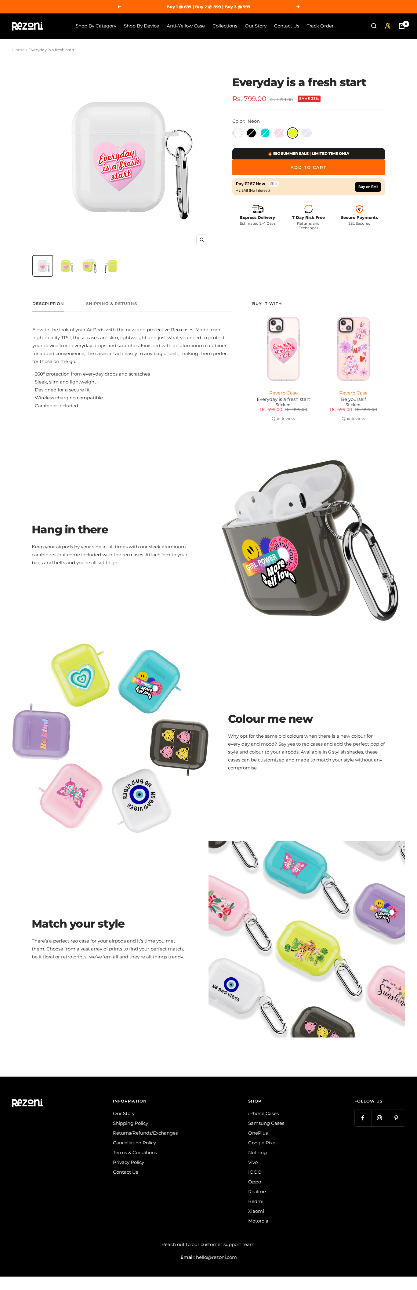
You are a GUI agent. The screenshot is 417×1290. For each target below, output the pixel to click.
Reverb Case (283, 393)
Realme (257, 1191)
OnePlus (258, 1133)
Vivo (253, 1162)
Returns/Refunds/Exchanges (145, 1133)
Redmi (255, 1201)
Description (48, 303)
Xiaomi (256, 1211)
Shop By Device (141, 26)
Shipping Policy (130, 1123)
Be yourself (353, 399)
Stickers (283, 404)
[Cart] (402, 26)
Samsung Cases (266, 1123)
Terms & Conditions (135, 1152)
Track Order (320, 26)
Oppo (254, 1182)
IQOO (255, 1172)
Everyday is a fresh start (283, 399)
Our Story (256, 26)
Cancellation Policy (134, 1143)
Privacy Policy (128, 1162)
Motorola (258, 1221)
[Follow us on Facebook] (362, 1118)
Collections (224, 26)
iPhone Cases (263, 1113)
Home (18, 49)
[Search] (374, 26)
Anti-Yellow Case (186, 26)
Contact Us (286, 26)
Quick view (283, 418)
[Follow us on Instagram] (379, 1118)
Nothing (257, 1152)
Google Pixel (262, 1143)
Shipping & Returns (111, 303)
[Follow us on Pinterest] (396, 1118)
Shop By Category (96, 26)
